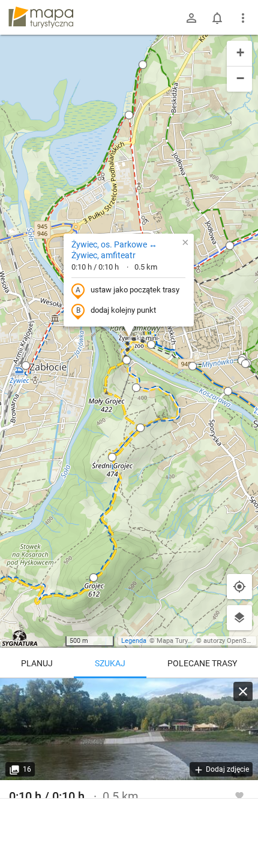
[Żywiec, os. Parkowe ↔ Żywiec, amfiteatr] (129, 729)
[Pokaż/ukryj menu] (243, 18)
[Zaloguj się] (191, 18)
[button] (143, 65)
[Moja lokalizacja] (239, 586)
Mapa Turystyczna (184, 641)
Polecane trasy (202, 663)
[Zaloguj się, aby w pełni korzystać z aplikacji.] (239, 795)
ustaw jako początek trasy (135, 289)
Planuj (37, 663)
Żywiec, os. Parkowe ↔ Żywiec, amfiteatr (114, 250)
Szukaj (110, 663)
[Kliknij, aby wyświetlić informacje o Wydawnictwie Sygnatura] (20, 638)
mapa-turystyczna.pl (41, 17)
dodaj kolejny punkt (123, 310)
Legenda (133, 641)
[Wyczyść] (243, 691)
